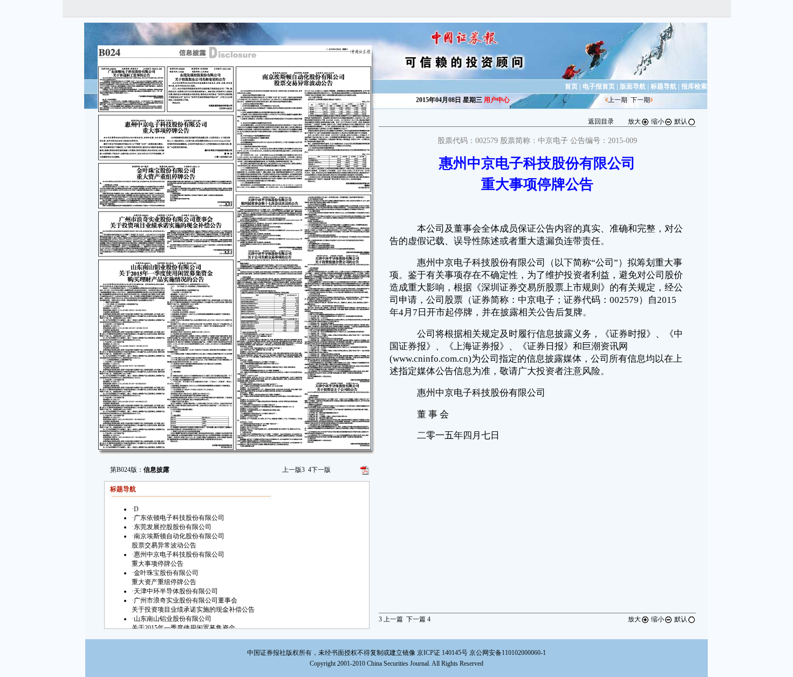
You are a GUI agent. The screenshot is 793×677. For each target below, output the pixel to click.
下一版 (319, 469)
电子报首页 (599, 86)
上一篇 (391, 619)
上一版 (293, 469)
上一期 (617, 100)
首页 (571, 86)
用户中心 (497, 100)
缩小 (657, 121)
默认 (680, 121)
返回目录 (601, 121)
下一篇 (418, 619)
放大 (634, 121)
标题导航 (663, 86)
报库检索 (694, 86)
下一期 (640, 100)
